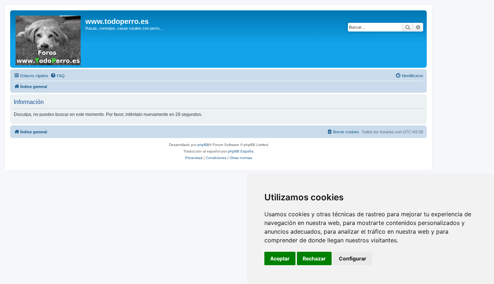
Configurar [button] (352, 258)
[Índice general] (48, 39)
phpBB (203, 145)
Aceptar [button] (280, 258)
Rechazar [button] (314, 258)
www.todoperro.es (117, 21)
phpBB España (241, 151)
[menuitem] (57, 75)
